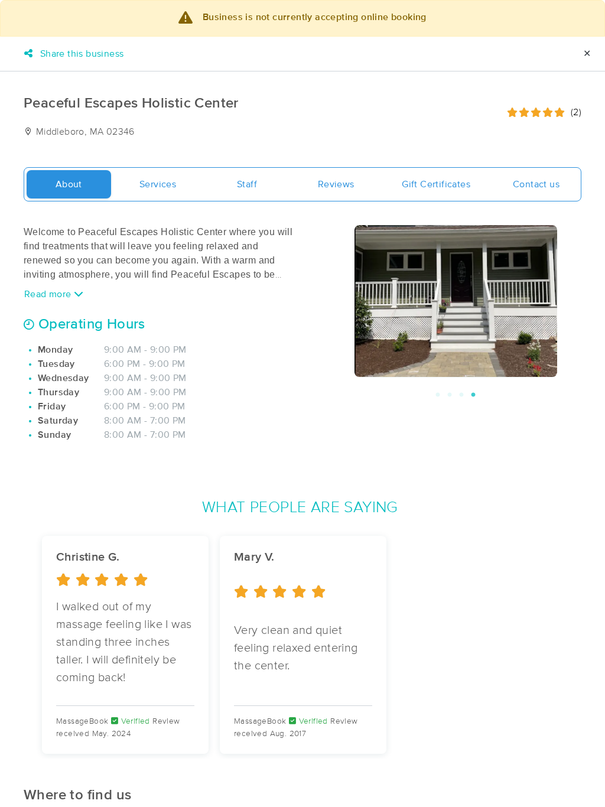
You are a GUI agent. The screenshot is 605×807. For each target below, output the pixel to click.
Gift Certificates (436, 184)
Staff (247, 184)
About (69, 184)
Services (157, 184)
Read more (49, 294)
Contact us (536, 184)
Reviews (336, 184)
